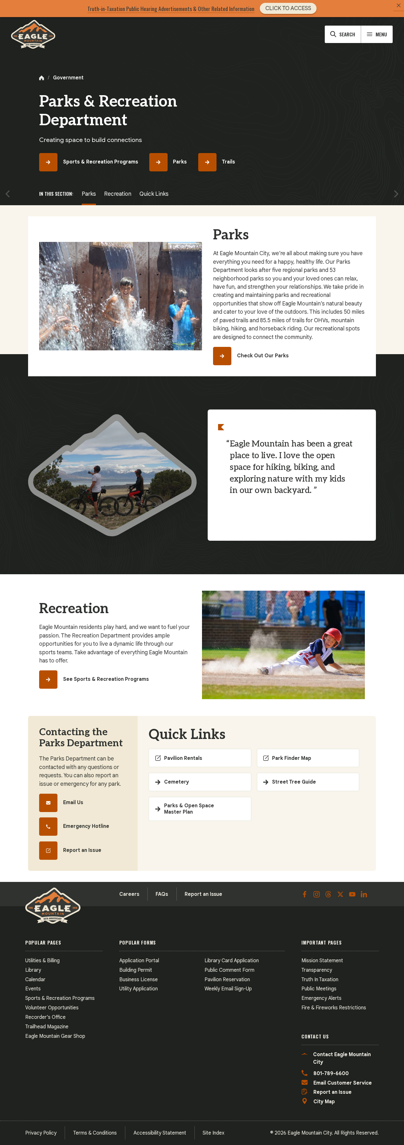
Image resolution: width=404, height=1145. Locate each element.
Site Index (213, 1133)
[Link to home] (33, 34)
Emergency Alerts (321, 998)
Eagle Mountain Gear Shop (55, 1036)
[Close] (398, 5)
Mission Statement (322, 960)
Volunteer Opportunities (52, 1008)
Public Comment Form (229, 970)
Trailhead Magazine (46, 1027)
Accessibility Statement (160, 1133)
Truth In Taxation (319, 979)
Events (33, 989)
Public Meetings (318, 989)
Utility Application (138, 989)
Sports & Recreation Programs (60, 998)
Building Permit (135, 970)
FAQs (162, 894)
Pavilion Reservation (227, 979)
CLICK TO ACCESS (288, 8)
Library (33, 970)
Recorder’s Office (45, 1017)
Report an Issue (203, 894)
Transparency (316, 970)
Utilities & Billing (42, 960)
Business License (138, 979)
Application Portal (139, 960)
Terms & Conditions (95, 1133)
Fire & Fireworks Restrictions (333, 1008)
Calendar (35, 979)
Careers (129, 894)
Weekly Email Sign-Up (228, 989)
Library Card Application (232, 960)
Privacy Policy (40, 1133)
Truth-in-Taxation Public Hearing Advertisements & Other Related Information (170, 8)
